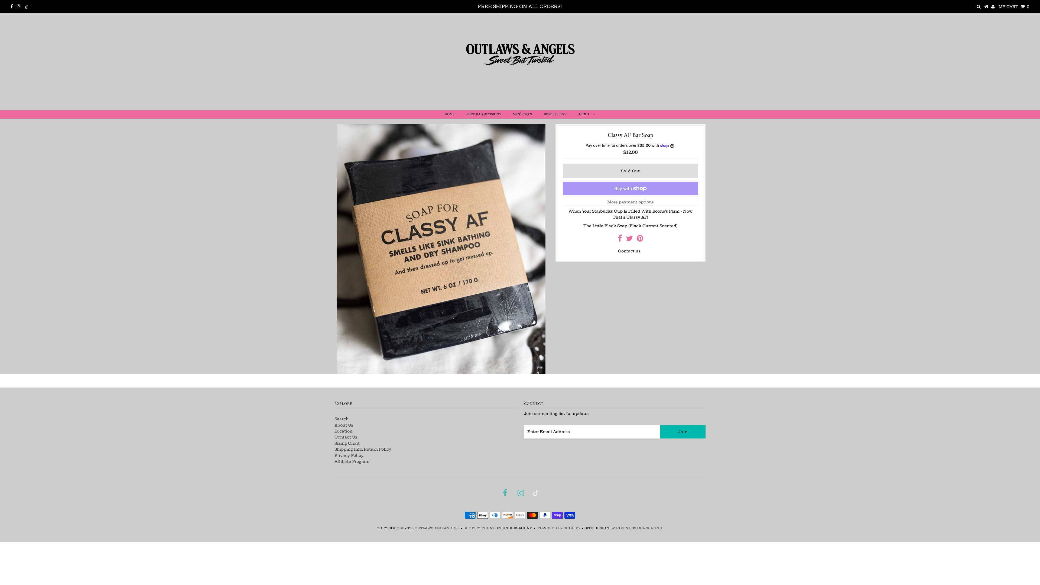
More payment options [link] (630, 202)
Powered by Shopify (559, 528)
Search (341, 419)
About (584, 115)
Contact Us (345, 437)
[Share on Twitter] (629, 239)
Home (449, 115)
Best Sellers (555, 115)
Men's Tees (522, 115)
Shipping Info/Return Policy (362, 449)
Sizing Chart (347, 443)
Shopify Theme (480, 528)
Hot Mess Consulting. (639, 528)
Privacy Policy (348, 455)
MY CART (1014, 6)
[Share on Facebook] (620, 239)
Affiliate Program (351, 461)
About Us (343, 425)
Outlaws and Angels (437, 528)
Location (343, 431)
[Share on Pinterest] (640, 239)
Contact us (629, 251)
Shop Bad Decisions (483, 115)
